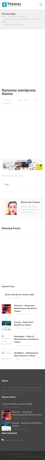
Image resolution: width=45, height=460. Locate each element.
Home (4, 16)
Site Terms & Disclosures (34, 457)
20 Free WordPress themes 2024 (19, 294)
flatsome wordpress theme (19, 92)
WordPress (12, 16)
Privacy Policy (20, 457)
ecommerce (22, 16)
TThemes (8, 100)
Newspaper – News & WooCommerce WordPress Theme (26, 339)
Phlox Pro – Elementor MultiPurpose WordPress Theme (25, 308)
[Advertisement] (22, 62)
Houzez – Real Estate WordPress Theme (23, 323)
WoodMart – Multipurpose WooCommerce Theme (26, 354)
